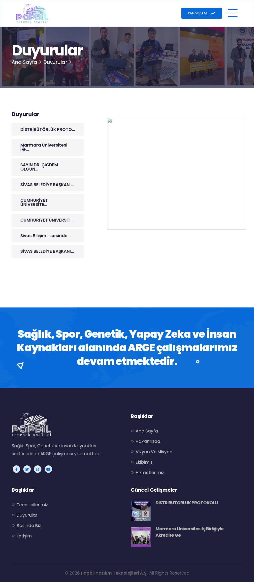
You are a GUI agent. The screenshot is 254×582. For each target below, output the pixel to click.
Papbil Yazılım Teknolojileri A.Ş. (114, 573)
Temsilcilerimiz (32, 505)
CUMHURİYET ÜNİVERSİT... (46, 220)
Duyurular (27, 515)
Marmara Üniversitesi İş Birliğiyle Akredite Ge (189, 532)
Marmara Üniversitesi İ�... (43, 147)
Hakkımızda (148, 441)
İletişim (24, 536)
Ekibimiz (144, 462)
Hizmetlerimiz (150, 473)
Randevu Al (198, 13)
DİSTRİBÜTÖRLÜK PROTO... (47, 129)
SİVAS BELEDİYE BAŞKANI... (47, 251)
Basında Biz (29, 526)
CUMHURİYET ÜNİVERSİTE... (34, 202)
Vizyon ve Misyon (154, 452)
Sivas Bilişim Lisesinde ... (45, 236)
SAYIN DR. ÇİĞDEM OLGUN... (39, 167)
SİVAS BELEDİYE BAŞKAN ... (47, 185)
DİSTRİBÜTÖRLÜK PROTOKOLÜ (187, 503)
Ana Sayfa (24, 62)
